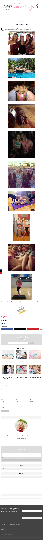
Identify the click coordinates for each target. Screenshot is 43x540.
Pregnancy (6, 375)
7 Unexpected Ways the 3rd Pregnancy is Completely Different (21, 363)
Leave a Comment (23, 26)
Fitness (23, 375)
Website (30, 399)
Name (2, 399)
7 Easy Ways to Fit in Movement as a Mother (7, 534)
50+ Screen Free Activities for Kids (35, 377)
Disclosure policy (4, 512)
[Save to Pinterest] (1, 273)
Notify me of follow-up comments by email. (7, 407)
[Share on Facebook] (1, 269)
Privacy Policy (28, 538)
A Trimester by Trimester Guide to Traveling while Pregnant (8, 378)
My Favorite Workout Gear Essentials (21, 377)
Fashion (19, 375)
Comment (3, 389)
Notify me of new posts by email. (21, 406)
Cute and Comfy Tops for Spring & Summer (35, 363)
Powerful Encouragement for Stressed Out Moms (8, 531)
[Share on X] (1, 271)
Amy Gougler (18, 26)
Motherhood (35, 375)
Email (16, 399)
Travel (10, 375)
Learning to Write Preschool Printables (7, 362)
